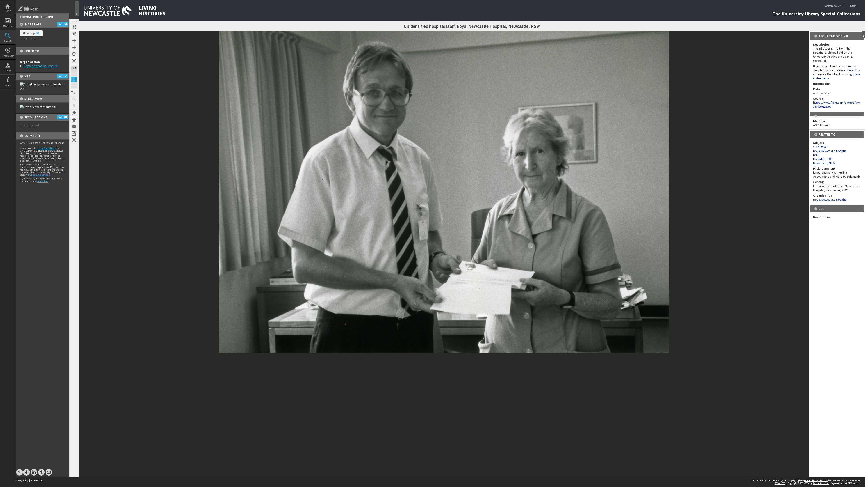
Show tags (29, 33)
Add (61, 24)
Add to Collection (74, 119)
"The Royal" (821, 147)
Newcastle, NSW (824, 163)
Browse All (8, 26)
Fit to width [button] (74, 40)
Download (74, 113)
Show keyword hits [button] (74, 99)
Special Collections (45, 148)
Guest (838, 5)
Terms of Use (36, 480)
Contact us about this (74, 126)
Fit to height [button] (74, 47)
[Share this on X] (19, 470)
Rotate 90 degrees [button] (74, 54)
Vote (31, 8)
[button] (74, 79)
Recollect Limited (821, 483)
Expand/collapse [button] (863, 34)
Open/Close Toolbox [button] (77, 8)
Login (8, 70)
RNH (816, 155)
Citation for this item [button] (74, 140)
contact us (42, 181)
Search (8, 40)
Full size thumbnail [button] (74, 27)
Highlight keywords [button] (74, 106)
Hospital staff (822, 159)
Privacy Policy (22, 480)
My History (8, 55)
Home (8, 11)
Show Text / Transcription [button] (74, 92)
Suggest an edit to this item (20, 8)
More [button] (8, 85)
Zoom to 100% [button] (74, 60)
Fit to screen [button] (74, 33)
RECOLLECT (780, 483)
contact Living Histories (816, 480)
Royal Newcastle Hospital (41, 66)
